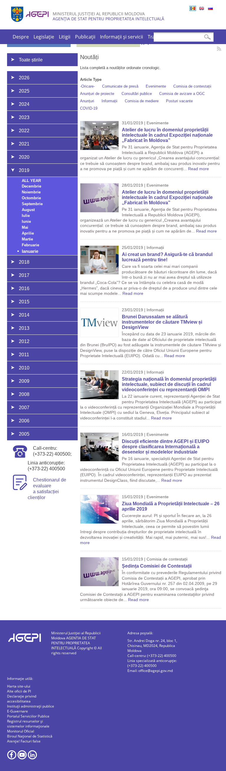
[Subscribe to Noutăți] (219, 48)
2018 (24, 262)
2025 (24, 90)
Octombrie (31, 198)
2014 (24, 314)
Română (192, 8)
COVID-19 (88, 108)
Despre (21, 37)
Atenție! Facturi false (24, 741)
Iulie (26, 215)
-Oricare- (87, 86)
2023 (24, 117)
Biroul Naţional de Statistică (29, 736)
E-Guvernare (17, 711)
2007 (24, 407)
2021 (24, 143)
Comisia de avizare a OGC (182, 93)
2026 (24, 77)
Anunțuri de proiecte (97, 93)
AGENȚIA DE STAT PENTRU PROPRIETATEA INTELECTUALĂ (108, 18)
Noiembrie (31, 192)
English (201, 8)
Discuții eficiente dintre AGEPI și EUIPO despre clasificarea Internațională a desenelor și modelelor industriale (165, 446)
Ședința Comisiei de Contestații (157, 565)
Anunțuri (87, 101)
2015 (24, 301)
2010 (24, 367)
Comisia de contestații (192, 86)
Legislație (44, 37)
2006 (24, 420)
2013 (24, 328)
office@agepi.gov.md (155, 670)
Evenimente (156, 86)
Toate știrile (31, 59)
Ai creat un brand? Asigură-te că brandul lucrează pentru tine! (167, 257)
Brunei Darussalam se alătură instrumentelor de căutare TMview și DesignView (162, 322)
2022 (24, 130)
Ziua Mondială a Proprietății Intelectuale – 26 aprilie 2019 (171, 506)
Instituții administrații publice (30, 706)
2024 (24, 104)
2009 (24, 381)
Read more (198, 168)
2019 (24, 170)
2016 (24, 288)
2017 (24, 275)
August (28, 210)
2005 (24, 434)
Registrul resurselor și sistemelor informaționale (28, 724)
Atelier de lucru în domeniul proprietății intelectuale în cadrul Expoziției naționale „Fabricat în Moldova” (167, 135)
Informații (109, 101)
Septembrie (32, 204)
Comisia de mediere (142, 101)
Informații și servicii (121, 37)
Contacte (192, 37)
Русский (210, 8)
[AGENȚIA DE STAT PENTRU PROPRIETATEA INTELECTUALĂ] (30, 24)
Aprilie (28, 233)
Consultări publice (137, 93)
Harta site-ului (18, 686)
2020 (24, 157)
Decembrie (31, 186)
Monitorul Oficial (20, 731)
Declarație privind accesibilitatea (21, 699)
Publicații (85, 37)
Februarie (30, 245)
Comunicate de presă (120, 86)
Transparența (163, 37)
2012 (24, 341)
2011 (24, 354)
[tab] (50, 77)
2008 (24, 394)
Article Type (91, 79)
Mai (25, 227)
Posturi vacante (179, 101)
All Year (31, 180)
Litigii (64, 37)
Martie (27, 239)
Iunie (26, 221)
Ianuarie (30, 251)
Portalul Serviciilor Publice (28, 716)
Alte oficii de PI (19, 691)
